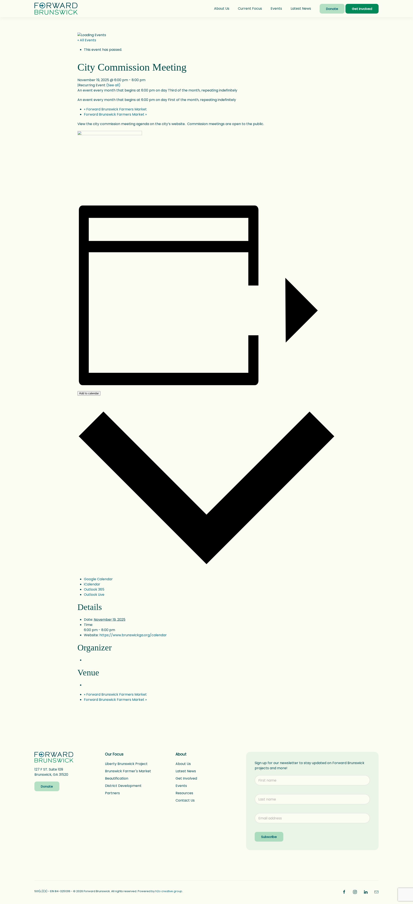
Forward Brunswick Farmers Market (115, 109)
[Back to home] (55, 8)
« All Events (86, 40)
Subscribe (269, 836)
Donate (332, 8)
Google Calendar (98, 579)
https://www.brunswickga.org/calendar (133, 635)
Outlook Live (94, 594)
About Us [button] (221, 8)
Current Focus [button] (250, 8)
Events (276, 8)
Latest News (301, 8)
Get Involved (362, 8)
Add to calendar (89, 393)
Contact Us (185, 800)
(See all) (113, 85)
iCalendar (92, 584)
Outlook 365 (94, 589)
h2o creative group (168, 891)
